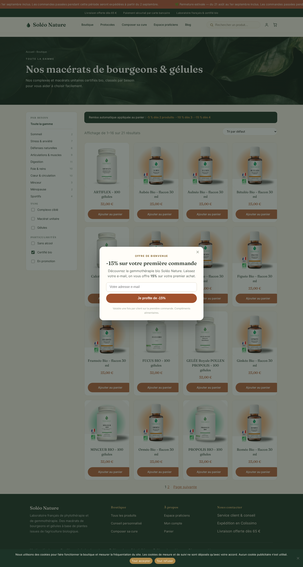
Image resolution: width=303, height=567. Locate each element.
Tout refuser (165, 560)
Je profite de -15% (152, 298)
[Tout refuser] (298, 558)
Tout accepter (141, 560)
